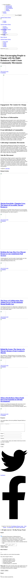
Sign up (5, 37)
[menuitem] (15, 4)
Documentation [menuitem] (9, 7)
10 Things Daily (10, 527)
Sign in (2, 37)
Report (6, 546)
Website (2, 438)
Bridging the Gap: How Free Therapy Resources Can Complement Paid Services (13, 253)
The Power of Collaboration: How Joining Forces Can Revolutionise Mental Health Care (12, 302)
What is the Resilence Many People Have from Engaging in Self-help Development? (12, 399)
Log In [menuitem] (4, 11)
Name (2, 433)
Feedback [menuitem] (8, 10)
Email (2, 435)
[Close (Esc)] (1, 535)
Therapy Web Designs (20, 527)
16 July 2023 (5, 71)
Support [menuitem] (7, 9)
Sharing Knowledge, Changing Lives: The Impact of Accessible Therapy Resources (13, 205)
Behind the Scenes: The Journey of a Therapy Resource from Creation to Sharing (13, 351)
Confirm (6, 570)
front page (7, 168)
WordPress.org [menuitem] (9, 5)
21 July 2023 (5, 414)
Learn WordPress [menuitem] (9, 8)
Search (16, 15)
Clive (2, 71)
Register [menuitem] (5, 12)
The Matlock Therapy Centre (17, 526)
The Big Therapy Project (6, 17)
